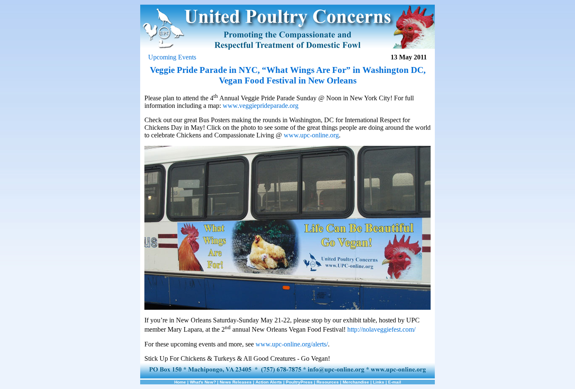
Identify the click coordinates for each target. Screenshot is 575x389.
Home (180, 382)
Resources (328, 382)
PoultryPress (299, 382)
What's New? (203, 382)
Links (378, 382)
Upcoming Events (172, 57)
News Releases (236, 382)
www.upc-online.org (311, 135)
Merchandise (356, 382)
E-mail (394, 382)
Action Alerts (269, 382)
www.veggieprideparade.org (260, 105)
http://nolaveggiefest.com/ (381, 329)
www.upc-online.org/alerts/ (292, 344)
